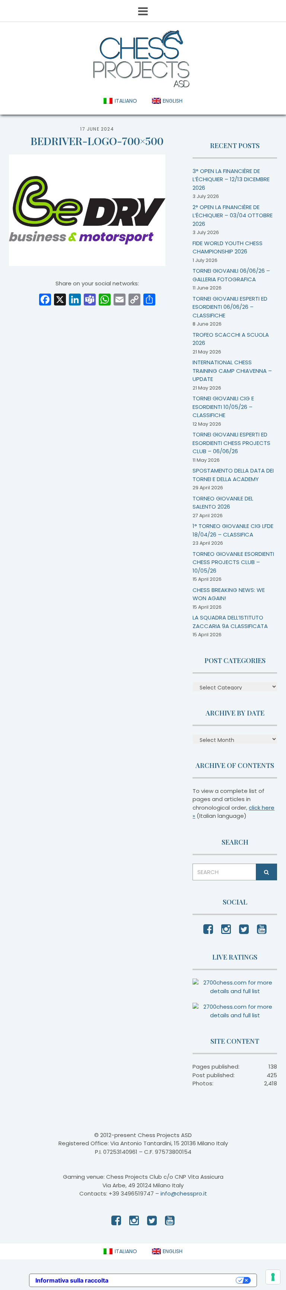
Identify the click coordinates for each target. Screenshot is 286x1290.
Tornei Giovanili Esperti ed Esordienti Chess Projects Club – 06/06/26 (231, 442)
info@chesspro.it (184, 1193)
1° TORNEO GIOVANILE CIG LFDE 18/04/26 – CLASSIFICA (233, 530)
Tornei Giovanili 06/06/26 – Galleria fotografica (231, 275)
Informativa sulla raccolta (71, 1280)
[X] (60, 300)
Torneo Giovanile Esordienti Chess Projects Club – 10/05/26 (233, 562)
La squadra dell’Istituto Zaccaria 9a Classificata (230, 622)
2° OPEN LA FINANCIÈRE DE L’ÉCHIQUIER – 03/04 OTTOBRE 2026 (233, 215)
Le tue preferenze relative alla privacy (176, 1280)
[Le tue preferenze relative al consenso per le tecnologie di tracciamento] (273, 1277)
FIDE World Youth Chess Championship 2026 (228, 247)
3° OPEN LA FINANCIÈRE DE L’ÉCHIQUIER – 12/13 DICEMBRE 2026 (231, 179)
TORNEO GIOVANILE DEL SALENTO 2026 (223, 502)
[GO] (266, 872)
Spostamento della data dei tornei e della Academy (233, 475)
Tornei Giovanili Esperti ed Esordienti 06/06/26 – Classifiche (230, 307)
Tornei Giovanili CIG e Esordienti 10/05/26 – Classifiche (223, 406)
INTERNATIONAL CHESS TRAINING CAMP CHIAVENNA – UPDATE (232, 370)
